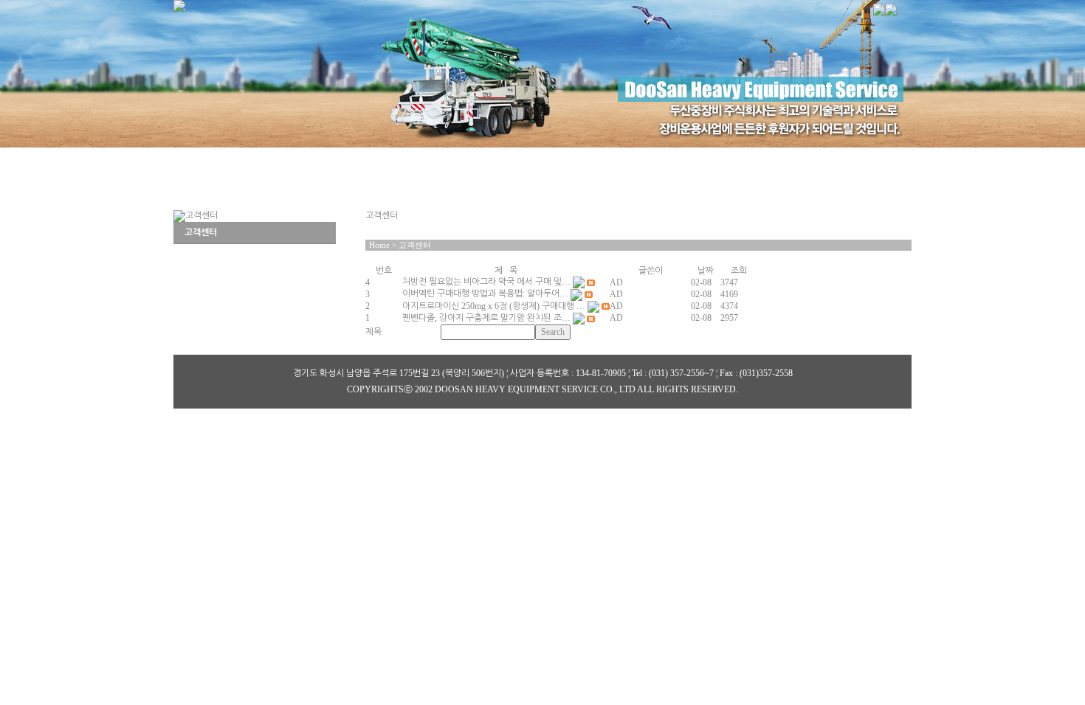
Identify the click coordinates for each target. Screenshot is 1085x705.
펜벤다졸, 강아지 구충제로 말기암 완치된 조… (486, 318)
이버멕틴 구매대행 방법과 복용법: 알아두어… (485, 293)
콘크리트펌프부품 (491, 160)
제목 (373, 332)
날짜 (706, 270)
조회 (739, 270)
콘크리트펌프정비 (637, 160)
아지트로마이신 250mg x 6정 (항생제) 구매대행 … (493, 306)
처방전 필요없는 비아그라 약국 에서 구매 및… (486, 282)
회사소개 (230, 160)
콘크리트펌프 (352, 160)
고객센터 (765, 160)
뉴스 (866, 160)
